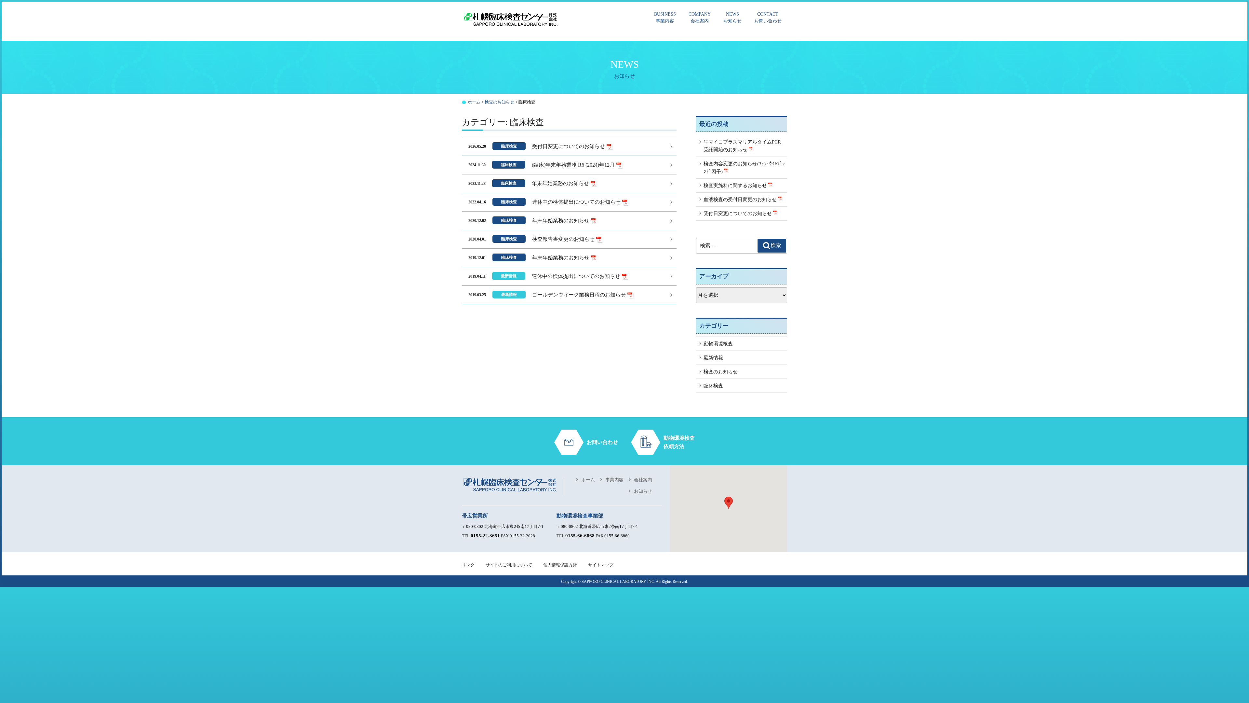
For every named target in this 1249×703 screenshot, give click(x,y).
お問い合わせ (768, 17)
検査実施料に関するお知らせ (736, 185)
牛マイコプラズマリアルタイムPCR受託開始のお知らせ (742, 145)
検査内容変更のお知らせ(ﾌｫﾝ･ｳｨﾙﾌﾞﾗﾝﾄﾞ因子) (744, 167)
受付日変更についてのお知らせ (738, 213)
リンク (468, 564)
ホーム (588, 479)
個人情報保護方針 (560, 564)
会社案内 (700, 17)
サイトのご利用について (509, 564)
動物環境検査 (718, 343)
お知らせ (732, 17)
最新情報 (713, 357)
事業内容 (665, 17)
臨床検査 (713, 385)
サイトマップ (600, 564)
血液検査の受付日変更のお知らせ (741, 199)
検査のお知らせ (721, 371)
